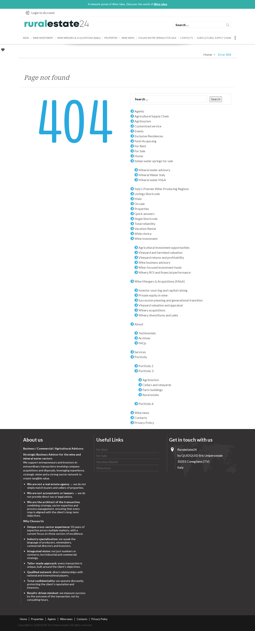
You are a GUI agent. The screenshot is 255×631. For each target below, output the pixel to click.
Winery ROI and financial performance (164, 272)
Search (227, 24)
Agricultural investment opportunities (164, 247)
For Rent (140, 146)
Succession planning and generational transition (170, 300)
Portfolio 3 (145, 371)
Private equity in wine (153, 295)
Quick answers (144, 214)
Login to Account (43, 13)
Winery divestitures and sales (158, 315)
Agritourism (142, 121)
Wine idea (160, 4)
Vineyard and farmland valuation (160, 252)
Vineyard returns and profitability (161, 257)
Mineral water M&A (152, 180)
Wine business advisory (154, 262)
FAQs (142, 343)
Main (26, 38)
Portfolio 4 (145, 404)
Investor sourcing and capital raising (162, 290)
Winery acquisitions (151, 310)
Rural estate (150, 395)
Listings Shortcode (147, 194)
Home (207, 54)
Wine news (128, 38)
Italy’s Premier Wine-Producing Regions (161, 189)
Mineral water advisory (154, 170)
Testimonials (147, 333)
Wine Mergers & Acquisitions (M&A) (78, 38)
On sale (139, 204)
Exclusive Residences (148, 136)
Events (139, 131)
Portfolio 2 (145, 366)
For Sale (139, 151)
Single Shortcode (145, 218)
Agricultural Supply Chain (214, 38)
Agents (139, 111)
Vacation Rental (145, 228)
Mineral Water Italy (151, 175)
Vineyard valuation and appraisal (160, 305)
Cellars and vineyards (156, 385)
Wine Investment (43, 38)
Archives (144, 338)
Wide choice (142, 233)
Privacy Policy (144, 422)
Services (140, 352)
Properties (111, 38)
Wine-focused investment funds (160, 267)
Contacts (186, 38)
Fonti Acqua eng (145, 141)
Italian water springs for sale (157, 38)
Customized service (147, 126)
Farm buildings (152, 390)
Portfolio (140, 357)
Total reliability (144, 223)
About (138, 324)
